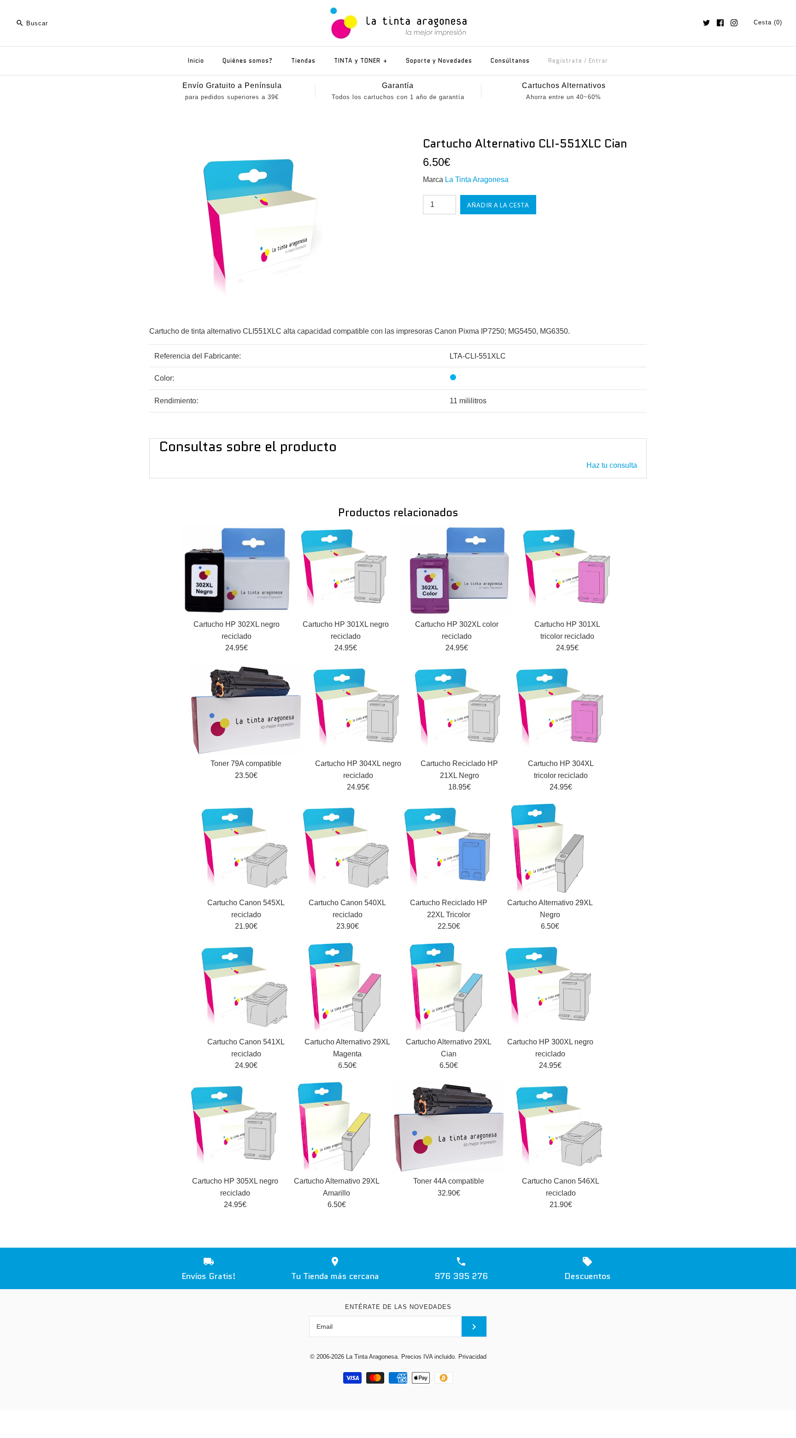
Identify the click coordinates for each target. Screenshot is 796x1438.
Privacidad (472, 1356)
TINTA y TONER (360, 60)
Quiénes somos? (247, 60)
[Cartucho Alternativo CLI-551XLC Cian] (261, 142)
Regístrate (565, 60)
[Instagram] (734, 22)
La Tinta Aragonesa (477, 179)
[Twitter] (706, 22)
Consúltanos (510, 60)
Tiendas (303, 60)
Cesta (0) (768, 22)
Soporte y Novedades (439, 60)
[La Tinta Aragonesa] (398, 6)
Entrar (598, 60)
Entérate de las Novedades (398, 1306)
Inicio (196, 60)
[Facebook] (720, 22)
